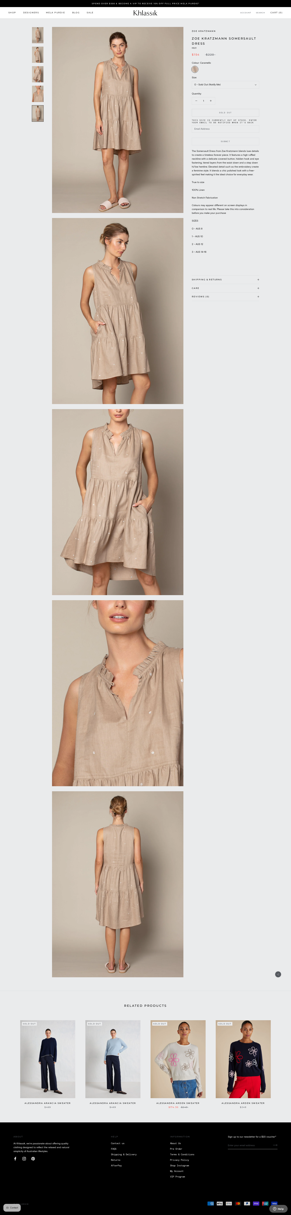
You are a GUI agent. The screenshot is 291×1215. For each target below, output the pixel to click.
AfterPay (116, 1165)
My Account (177, 1171)
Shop (12, 12)
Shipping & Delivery (124, 1154)
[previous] (10, 1060)
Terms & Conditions (182, 1154)
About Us (175, 1143)
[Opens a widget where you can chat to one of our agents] (278, 1209)
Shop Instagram (179, 1165)
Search (260, 13)
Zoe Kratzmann (204, 31)
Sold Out (225, 112)
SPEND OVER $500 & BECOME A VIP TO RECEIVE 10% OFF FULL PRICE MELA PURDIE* (145, 3)
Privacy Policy (179, 1160)
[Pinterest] (33, 1159)
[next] (280, 1060)
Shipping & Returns (207, 279)
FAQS (113, 1149)
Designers (31, 12)
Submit (225, 141)
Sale (90, 12)
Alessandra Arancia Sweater (48, 1103)
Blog (76, 12)
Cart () (276, 12)
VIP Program (177, 1176)
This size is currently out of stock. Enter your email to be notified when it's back (224, 121)
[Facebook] (15, 1159)
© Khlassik (21, 1204)
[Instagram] (24, 1159)
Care (195, 288)
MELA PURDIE (55, 12)
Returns (115, 1160)
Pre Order (176, 1149)
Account (245, 13)
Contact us (117, 1143)
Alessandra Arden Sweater (178, 1103)
